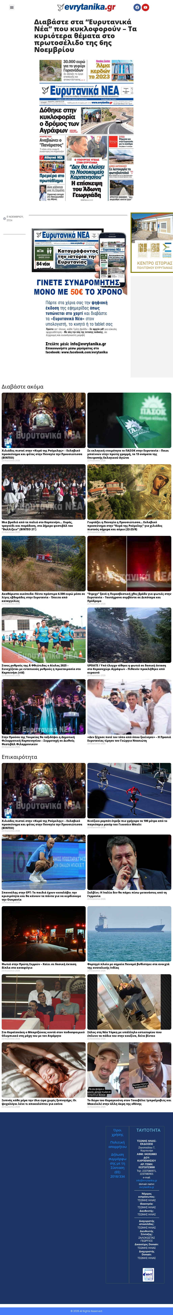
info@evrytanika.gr (146, 1180)
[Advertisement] (152, 327)
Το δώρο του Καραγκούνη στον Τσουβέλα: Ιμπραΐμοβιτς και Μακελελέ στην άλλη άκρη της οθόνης (129, 1102)
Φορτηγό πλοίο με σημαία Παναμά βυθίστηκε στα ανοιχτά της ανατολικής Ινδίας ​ (128, 966)
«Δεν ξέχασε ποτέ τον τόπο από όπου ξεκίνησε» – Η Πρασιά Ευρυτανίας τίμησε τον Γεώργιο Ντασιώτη (129, 738)
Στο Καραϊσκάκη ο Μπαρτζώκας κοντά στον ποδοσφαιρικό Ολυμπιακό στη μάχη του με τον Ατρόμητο (43, 1034)
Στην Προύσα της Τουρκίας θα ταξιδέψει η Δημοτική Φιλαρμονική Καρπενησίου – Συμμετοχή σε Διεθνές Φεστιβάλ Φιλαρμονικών (38, 740)
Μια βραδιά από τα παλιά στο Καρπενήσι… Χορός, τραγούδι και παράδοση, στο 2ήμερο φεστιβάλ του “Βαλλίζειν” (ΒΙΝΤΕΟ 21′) (37, 525)
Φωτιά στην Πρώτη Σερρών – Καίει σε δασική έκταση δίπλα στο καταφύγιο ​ (39, 966)
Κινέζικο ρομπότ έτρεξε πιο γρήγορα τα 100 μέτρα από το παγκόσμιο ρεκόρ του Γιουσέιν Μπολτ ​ (127, 822)
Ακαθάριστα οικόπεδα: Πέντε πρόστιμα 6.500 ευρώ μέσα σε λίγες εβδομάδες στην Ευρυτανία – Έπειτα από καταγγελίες (43, 597)
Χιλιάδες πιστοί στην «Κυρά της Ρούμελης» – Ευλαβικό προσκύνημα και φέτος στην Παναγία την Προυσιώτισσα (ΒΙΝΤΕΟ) (42, 454)
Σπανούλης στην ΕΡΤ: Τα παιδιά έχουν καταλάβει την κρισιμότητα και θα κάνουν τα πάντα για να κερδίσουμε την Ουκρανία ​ (41, 896)
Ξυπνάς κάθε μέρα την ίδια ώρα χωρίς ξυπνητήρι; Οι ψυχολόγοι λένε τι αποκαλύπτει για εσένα (39, 1102)
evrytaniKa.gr (146, 1187)
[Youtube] (145, 7)
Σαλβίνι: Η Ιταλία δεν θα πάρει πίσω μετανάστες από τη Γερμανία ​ (127, 894)
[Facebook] (137, 7)
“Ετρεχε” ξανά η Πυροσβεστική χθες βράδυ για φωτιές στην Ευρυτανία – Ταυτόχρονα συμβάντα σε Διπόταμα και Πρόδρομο (129, 597)
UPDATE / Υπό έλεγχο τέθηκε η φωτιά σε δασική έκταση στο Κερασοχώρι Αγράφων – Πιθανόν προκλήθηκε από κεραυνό (126, 669)
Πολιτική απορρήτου (117, 1144)
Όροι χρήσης (117, 1132)
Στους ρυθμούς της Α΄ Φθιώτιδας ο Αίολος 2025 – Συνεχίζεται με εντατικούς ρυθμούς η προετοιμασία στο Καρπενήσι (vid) (41, 669)
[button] (12, 7)
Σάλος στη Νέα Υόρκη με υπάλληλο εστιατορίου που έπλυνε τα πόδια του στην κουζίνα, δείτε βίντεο (124, 1034)
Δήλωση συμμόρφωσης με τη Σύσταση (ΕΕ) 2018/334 (117, 1165)
